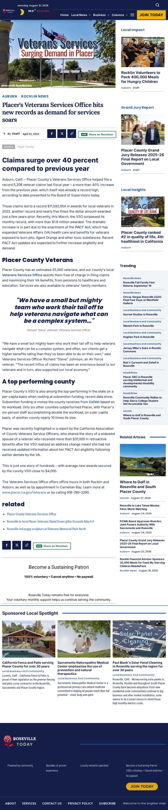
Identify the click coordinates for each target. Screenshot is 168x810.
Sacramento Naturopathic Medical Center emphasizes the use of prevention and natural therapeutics (83, 668)
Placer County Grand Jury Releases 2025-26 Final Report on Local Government (142, 157)
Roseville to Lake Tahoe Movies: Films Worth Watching (140, 507)
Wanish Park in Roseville (138, 325)
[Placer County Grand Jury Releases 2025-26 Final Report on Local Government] (142, 129)
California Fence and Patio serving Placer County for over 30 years (27, 664)
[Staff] (5, 134)
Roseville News (132, 278)
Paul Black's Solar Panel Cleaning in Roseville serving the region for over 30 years (138, 666)
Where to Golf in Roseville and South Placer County (142, 417)
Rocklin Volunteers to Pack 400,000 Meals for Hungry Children (140, 77)
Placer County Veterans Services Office (31, 514)
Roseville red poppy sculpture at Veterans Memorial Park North (46, 529)
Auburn (9, 96)
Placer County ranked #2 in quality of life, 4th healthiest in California (142, 237)
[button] (157, 4)
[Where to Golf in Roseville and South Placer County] (143, 460)
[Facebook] (51, 133)
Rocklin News (35, 96)
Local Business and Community (142, 310)
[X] (61, 133)
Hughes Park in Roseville (138, 337)
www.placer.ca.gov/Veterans (24, 492)
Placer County (26, 146)
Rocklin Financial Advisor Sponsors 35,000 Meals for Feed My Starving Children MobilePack (142, 562)
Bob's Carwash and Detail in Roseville (141, 364)
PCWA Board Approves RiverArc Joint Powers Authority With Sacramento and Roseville (140, 525)
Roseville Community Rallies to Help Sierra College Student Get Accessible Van (142, 400)
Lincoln (127, 411)
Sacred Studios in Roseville (140, 314)
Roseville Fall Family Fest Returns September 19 (139, 284)
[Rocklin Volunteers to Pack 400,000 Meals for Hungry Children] (142, 52)
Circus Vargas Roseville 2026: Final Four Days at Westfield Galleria (142, 300)
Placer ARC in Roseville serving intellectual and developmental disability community (138, 381)
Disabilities (130, 373)
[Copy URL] (71, 133)
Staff (16, 133)
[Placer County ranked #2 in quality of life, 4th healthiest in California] (142, 212)
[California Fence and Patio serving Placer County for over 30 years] (28, 639)
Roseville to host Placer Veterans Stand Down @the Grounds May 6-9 (50, 522)
